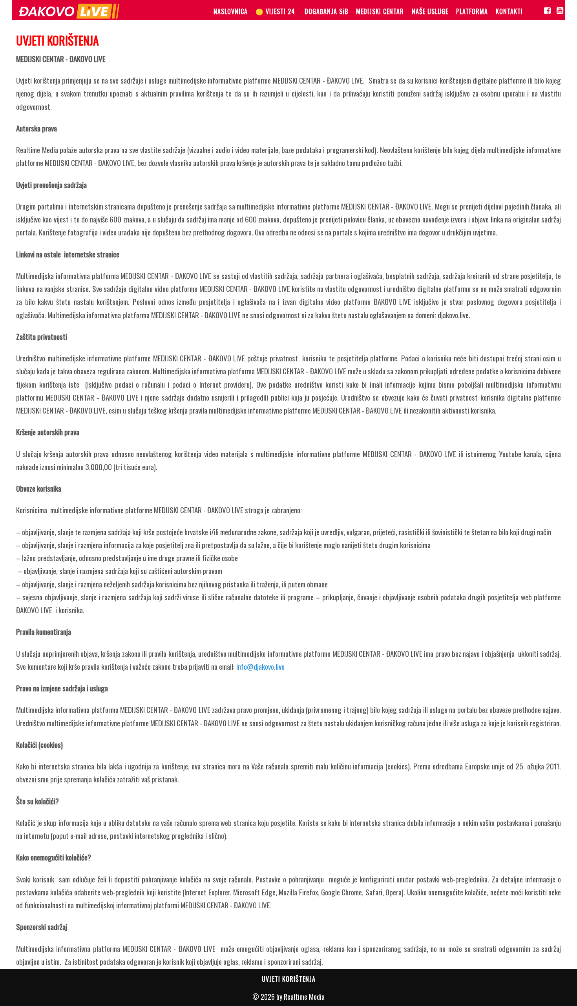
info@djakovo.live (260, 666)
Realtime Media (304, 996)
